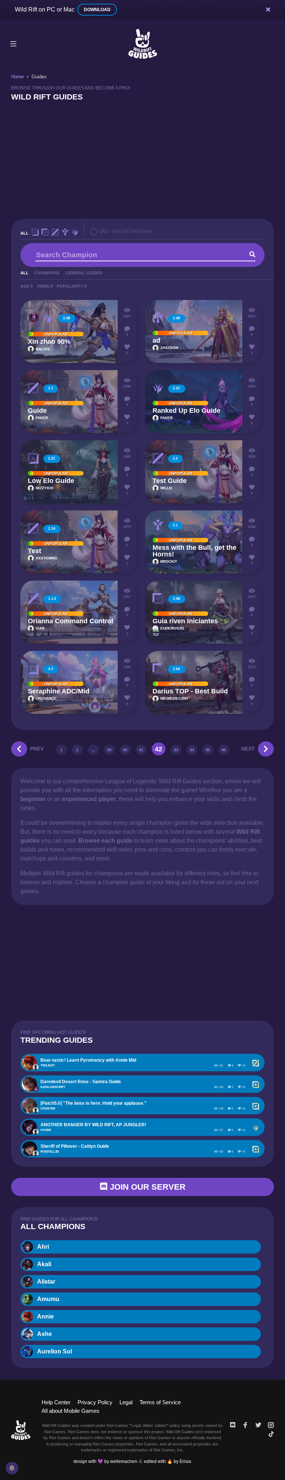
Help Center (56, 1402)
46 (224, 750)
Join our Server (147, 1187)
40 (125, 750)
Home (17, 76)
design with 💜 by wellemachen (105, 1461)
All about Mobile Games (70, 1411)
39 (109, 750)
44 (192, 750)
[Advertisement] (142, 159)
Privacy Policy (95, 1402)
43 (176, 750)
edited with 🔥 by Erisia (167, 1461)
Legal (125, 1402)
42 (158, 749)
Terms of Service (160, 1402)
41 (141, 750)
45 (208, 750)
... (93, 750)
